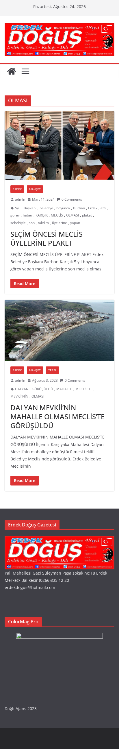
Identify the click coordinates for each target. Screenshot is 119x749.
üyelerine (59, 222)
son (32, 222)
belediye (46, 208)
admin (20, 199)
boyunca (63, 208)
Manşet (35, 189)
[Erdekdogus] (59, 539)
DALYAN (22, 389)
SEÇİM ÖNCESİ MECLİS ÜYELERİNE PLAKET (46, 238)
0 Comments (72, 199)
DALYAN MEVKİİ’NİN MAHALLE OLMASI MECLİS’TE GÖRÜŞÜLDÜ (57, 416)
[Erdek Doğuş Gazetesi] (11, 71)
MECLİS (57, 215)
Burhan (79, 208)
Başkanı (30, 208)
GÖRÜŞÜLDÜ (42, 389)
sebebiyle (18, 222)
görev (15, 215)
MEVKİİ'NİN (19, 396)
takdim (43, 222)
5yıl (18, 208)
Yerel (52, 370)
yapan (75, 222)
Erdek (17, 189)
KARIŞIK (42, 215)
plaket (87, 215)
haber (27, 215)
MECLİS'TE (83, 389)
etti (103, 208)
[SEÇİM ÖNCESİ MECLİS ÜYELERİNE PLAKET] (59, 145)
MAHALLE (64, 389)
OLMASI (72, 215)
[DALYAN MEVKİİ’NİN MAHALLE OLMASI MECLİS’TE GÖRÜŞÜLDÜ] (59, 330)
